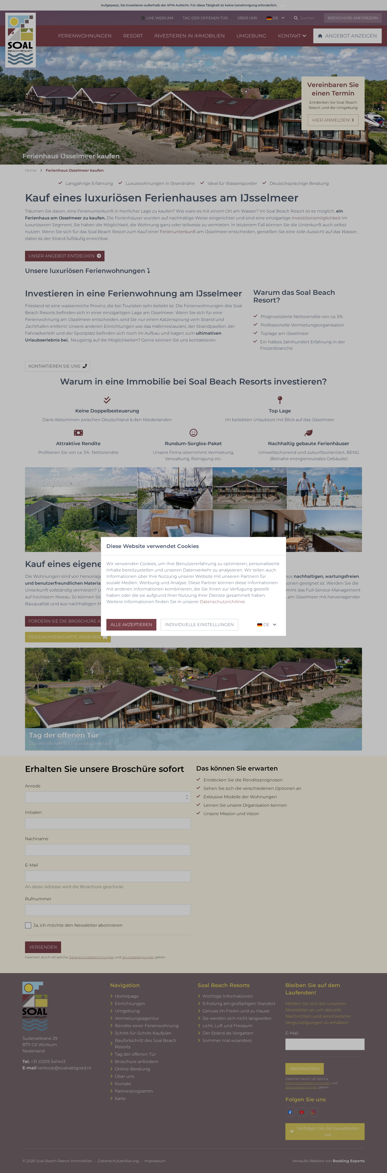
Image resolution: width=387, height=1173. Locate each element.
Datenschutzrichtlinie (222, 601)
